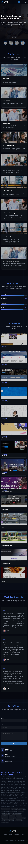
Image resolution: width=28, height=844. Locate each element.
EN (18, 2)
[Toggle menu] (25, 2)
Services (5, 834)
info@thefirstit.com (10, 756)
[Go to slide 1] (12, 37)
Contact (22, 834)
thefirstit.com (8, 761)
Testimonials (16, 834)
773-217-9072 (8, 751)
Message (3, 730)
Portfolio (10, 834)
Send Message (14, 743)
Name (2, 718)
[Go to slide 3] (15, 37)
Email (2, 724)
